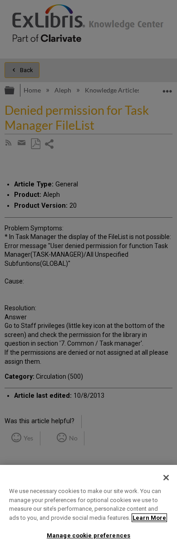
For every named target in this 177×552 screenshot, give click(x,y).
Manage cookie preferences (88, 535)
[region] (88, 508)
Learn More (149, 517)
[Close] (166, 478)
